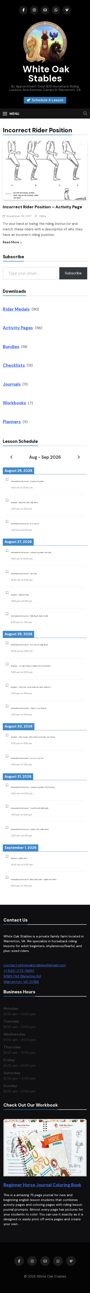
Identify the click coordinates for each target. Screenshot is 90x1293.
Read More (11, 242)
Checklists (14, 365)
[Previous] (11, 457)
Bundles (11, 347)
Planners (12, 422)
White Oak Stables (45, 73)
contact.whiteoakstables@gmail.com (34, 965)
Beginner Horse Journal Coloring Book (42, 1185)
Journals (12, 384)
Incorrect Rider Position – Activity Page (42, 207)
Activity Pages (18, 328)
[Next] (78, 457)
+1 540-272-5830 (18, 970)
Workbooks (14, 403)
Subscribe (73, 273)
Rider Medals (16, 309)
